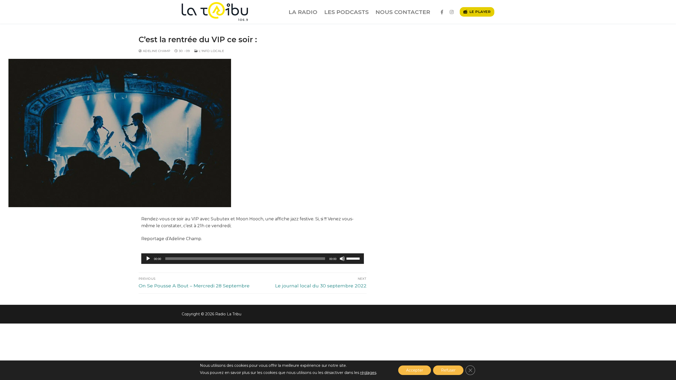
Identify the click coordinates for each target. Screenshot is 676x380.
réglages (368, 372)
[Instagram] (452, 12)
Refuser (448, 370)
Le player (479, 12)
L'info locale (211, 51)
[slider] (353, 258)
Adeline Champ (156, 51)
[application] (252, 258)
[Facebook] (442, 12)
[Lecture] (148, 258)
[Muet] (342, 258)
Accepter (414, 370)
